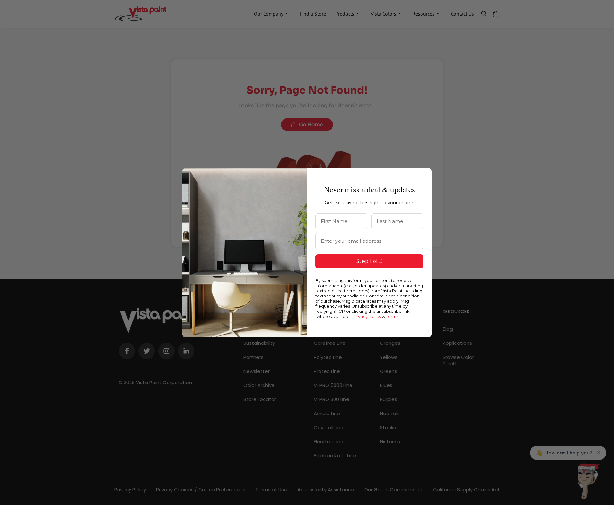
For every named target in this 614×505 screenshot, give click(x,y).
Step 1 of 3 (369, 261)
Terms (392, 316)
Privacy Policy (367, 316)
